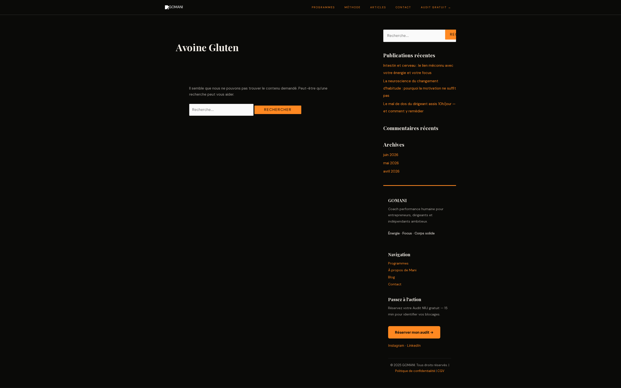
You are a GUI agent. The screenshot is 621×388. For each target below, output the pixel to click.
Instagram (396, 345)
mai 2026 (391, 163)
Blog (391, 277)
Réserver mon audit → (414, 332)
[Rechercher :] (221, 109)
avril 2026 (391, 171)
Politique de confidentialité (415, 371)
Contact (394, 284)
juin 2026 (390, 154)
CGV (440, 371)
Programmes (398, 263)
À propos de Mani (402, 270)
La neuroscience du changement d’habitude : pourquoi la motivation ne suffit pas (419, 88)
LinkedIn (414, 345)
